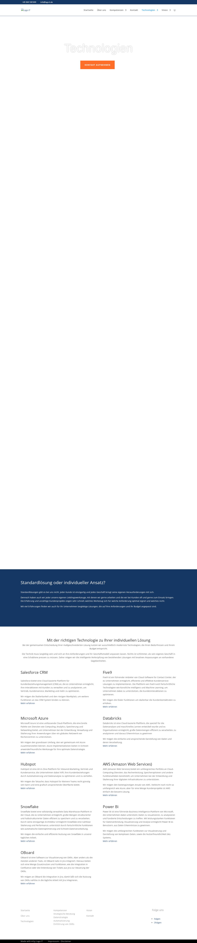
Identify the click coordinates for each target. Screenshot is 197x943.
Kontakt (134, 10)
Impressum (53, 941)
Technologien (148, 10)
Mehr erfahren (28, 703)
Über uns (101, 10)
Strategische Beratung (64, 913)
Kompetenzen (116, 10)
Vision (165, 10)
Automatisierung (62, 920)
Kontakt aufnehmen (97, 64)
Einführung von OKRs (64, 924)
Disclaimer (66, 941)
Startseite (88, 10)
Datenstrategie (61, 917)
